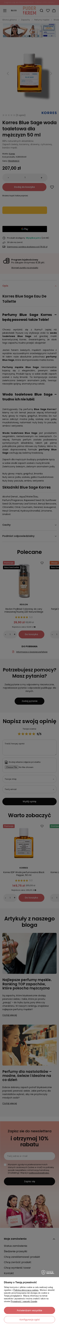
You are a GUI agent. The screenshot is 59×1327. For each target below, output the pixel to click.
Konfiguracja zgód (29, 1319)
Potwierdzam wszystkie (29, 1310)
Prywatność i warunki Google (24, 1301)
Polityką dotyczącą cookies (26, 1290)
